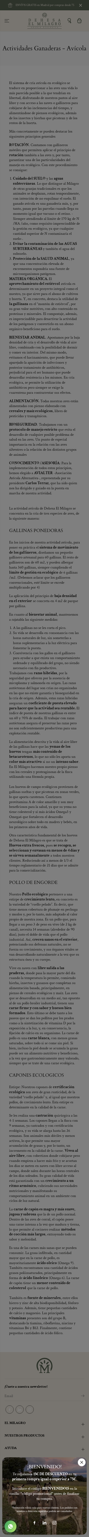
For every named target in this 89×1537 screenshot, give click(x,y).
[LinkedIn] (44, 1523)
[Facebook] (34, 1523)
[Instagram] (55, 1523)
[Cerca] (82, 1462)
